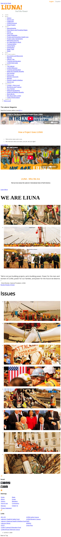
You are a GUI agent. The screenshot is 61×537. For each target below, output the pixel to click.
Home (6, 14)
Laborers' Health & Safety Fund (10, 519)
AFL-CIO (3, 517)
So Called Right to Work (14, 42)
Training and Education (14, 61)
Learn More (4, 145)
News (6, 52)
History (9, 18)
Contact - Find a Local (13, 85)
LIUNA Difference (12, 68)
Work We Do (11, 94)
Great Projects (11, 25)
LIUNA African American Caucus (10, 529)
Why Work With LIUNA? (14, 96)
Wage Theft (10, 49)
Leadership (10, 21)
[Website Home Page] (14, 12)
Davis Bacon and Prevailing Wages (17, 30)
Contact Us (8, 99)
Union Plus (29, 525)
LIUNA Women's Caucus (33, 519)
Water (9, 51)
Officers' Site (10, 59)
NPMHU (28, 523)
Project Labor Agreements (15, 39)
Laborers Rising (5, 523)
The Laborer (11, 66)
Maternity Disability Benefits (15, 71)
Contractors (8, 83)
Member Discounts (12, 77)
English (51, 1)
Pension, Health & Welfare (15, 80)
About (6, 16)
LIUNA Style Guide (12, 63)
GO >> (20, 110)
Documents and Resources (15, 56)
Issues (7, 26)
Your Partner (11, 89)
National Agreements (13, 90)
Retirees (9, 58)
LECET (3, 525)
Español (58, 1)
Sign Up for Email (6, 3)
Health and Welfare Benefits (15, 92)
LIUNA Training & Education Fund (11, 527)
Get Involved (10, 73)
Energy (9, 32)
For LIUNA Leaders (10, 54)
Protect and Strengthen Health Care (17, 37)
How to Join (10, 20)
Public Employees (12, 35)
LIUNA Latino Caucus (32, 517)
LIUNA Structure (12, 23)
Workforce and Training (14, 87)
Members (7, 64)
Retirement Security (13, 40)
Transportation (11, 44)
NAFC (27, 521)
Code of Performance (13, 97)
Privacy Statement (6, 508)
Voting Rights (11, 46)
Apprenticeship (11, 28)
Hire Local (10, 33)
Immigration (10, 47)
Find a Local (10, 75)
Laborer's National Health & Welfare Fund (13, 521)
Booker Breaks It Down (8, 285)
